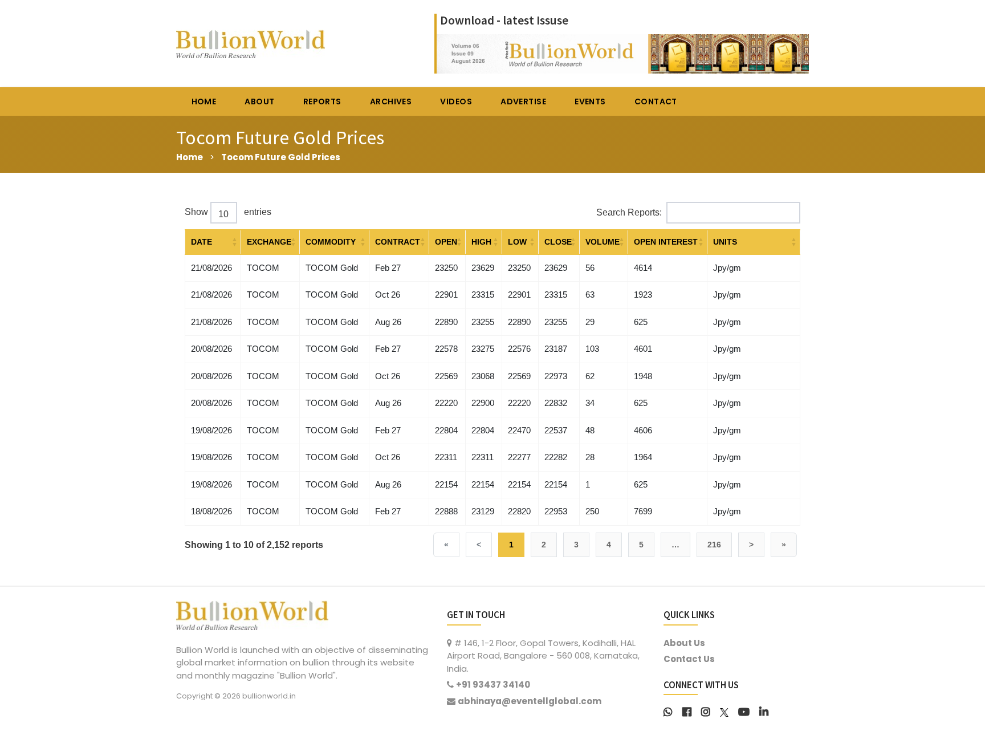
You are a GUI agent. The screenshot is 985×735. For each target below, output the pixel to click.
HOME (204, 101)
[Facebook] (686, 710)
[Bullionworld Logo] (252, 614)
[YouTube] (744, 710)
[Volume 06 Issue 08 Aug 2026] (623, 52)
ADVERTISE (523, 101)
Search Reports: (629, 212)
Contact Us (689, 659)
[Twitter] (724, 710)
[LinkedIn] (763, 710)
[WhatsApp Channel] (668, 710)
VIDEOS (456, 101)
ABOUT (259, 101)
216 (714, 544)
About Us (684, 643)
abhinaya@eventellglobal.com (529, 701)
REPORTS (322, 101)
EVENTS (590, 101)
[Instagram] (705, 710)
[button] (234, 241)
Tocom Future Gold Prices (280, 157)
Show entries (228, 212)
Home (189, 157)
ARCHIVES (391, 101)
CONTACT (655, 101)
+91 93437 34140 (493, 685)
